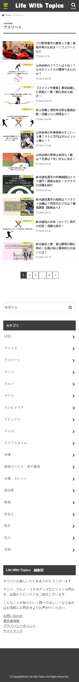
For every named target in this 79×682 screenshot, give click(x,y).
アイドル (10, 348)
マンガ (9, 431)
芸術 (7, 549)
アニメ (9, 372)
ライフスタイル (15, 443)
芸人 (7, 537)
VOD (7, 336)
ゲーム (9, 395)
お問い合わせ (13, 616)
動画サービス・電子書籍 (22, 466)
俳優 (7, 454)
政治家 (9, 490)
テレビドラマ (14, 407)
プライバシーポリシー (19, 626)
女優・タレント (15, 478)
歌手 (7, 525)
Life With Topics (39, 5)
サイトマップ (13, 631)
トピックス (12, 419)
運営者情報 (11, 621)
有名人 (9, 514)
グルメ (9, 383)
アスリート (12, 360)
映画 (7, 502)
